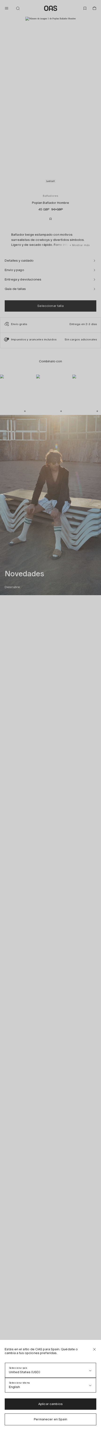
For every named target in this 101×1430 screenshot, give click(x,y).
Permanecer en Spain (50, 1419)
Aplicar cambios (50, 1404)
